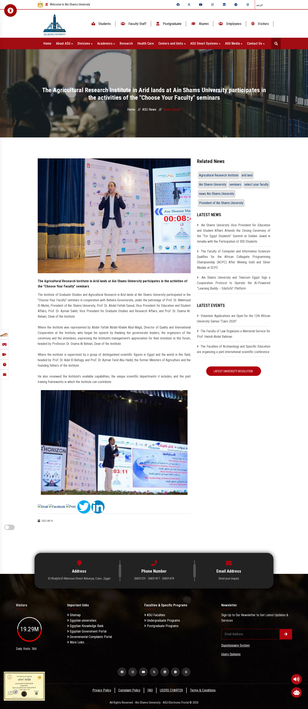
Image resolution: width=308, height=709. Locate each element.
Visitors (263, 24)
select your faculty (256, 184)
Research (126, 43)
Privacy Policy (101, 690)
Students (104, 24)
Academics (105, 43)
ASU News (149, 109)
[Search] (276, 43)
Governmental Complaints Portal (90, 637)
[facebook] (178, 4)
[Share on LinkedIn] (98, 506)
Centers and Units (171, 43)
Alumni (203, 24)
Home (47, 43)
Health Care (145, 43)
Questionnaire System (235, 645)
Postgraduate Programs (162, 626)
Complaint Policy (129, 690)
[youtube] (200, 4)
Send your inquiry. (229, 578)
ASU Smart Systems (204, 43)
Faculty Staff (137, 24)
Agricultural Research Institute (218, 175)
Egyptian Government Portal (87, 631)
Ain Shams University (212, 184)
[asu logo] (54, 24)
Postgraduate (171, 24)
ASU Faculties (155, 615)
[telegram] (236, 4)
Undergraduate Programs (163, 620)
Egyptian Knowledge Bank (86, 626)
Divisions (84, 43)
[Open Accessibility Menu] (10, 10)
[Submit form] (286, 634)
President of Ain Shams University (221, 203)
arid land (247, 175)
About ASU (63, 43)
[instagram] (212, 4)
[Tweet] (84, 506)
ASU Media (233, 43)
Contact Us (255, 43)
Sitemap (75, 615)
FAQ (150, 690)
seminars (235, 184)
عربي (259, 4)
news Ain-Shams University (216, 194)
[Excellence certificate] (24, 686)
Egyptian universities (82, 620)
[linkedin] (224, 4)
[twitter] (189, 4)
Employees (233, 24)
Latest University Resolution (234, 371)
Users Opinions (231, 654)
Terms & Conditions (203, 690)
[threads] (247, 4)
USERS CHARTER (171, 690)
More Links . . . (79, 642)
